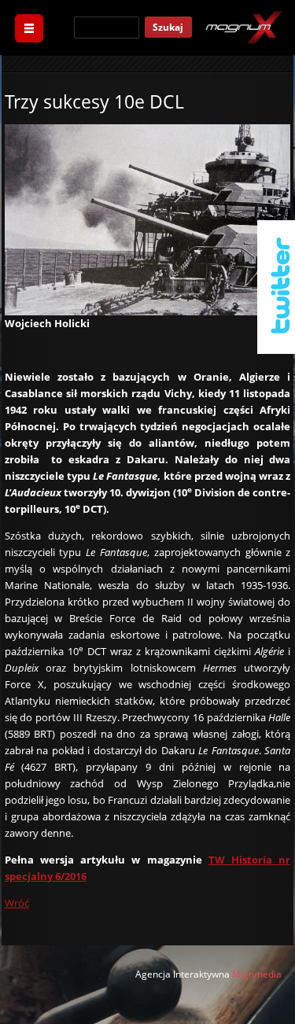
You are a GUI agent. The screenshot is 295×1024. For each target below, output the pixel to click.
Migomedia (257, 974)
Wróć (17, 903)
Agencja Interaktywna (182, 974)
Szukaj (168, 27)
